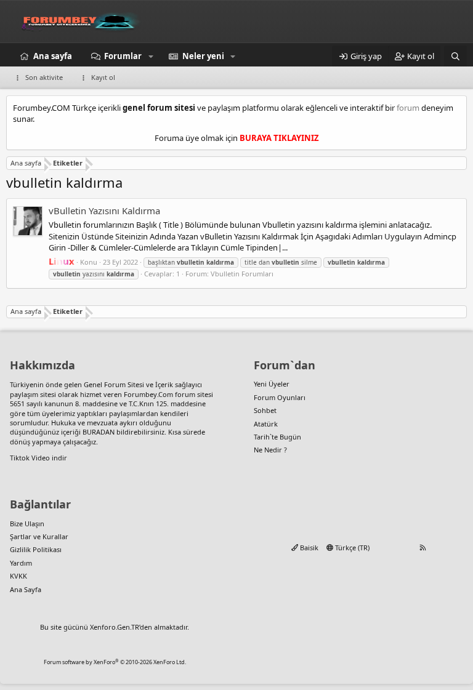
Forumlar (123, 56)
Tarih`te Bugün (277, 436)
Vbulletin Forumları (242, 273)
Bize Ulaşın (27, 523)
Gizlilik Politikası (36, 549)
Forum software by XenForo (115, 662)
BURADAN (99, 431)
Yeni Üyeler (271, 383)
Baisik (308, 547)
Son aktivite (44, 77)
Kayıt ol (103, 77)
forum (408, 107)
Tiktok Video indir (38, 457)
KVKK (18, 575)
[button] (151, 56)
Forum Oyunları (279, 397)
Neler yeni (203, 56)
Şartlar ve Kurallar (39, 536)
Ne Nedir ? (270, 449)
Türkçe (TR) (351, 547)
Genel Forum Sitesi (114, 384)
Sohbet (265, 410)
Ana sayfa (52, 56)
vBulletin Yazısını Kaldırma (104, 210)
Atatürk (266, 423)
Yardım (21, 563)
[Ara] (455, 56)
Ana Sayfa (25, 589)
